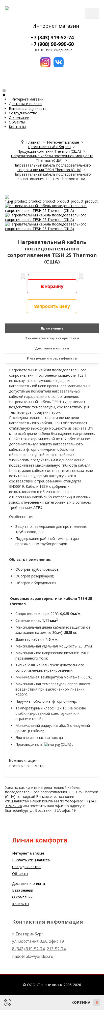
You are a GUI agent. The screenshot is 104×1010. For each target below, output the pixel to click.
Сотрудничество (23, 113)
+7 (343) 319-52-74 (52, 37)
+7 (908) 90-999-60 (52, 44)
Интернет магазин (55, 25)
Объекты (17, 122)
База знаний (22, 890)
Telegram (35, 1002)
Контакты (17, 126)
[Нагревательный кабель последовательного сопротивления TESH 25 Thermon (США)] (52, 199)
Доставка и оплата (25, 103)
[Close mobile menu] (4, 94)
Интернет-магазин (27, 99)
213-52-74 (56, 949)
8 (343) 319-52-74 (28, 949)
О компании (19, 117)
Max (49, 1002)
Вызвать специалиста (27, 108)
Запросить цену (52, 306)
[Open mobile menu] (4, 90)
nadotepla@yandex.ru (32, 956)
